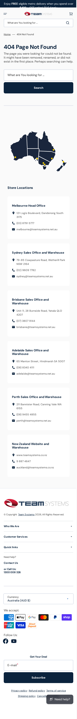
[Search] (65, 23)
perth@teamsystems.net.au (33, 429)
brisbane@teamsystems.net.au (35, 331)
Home (7, 34)
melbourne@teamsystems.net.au (36, 230)
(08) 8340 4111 (25, 376)
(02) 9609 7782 (26, 274)
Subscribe (37, 686)
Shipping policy (25, 704)
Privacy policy (18, 699)
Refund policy (35, 699)
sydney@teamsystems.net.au (34, 281)
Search (37, 92)
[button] (5, 14)
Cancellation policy (47, 704)
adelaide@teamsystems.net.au (35, 382)
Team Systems (26, 523)
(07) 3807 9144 (25, 325)
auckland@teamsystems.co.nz (35, 476)
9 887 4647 (23, 470)
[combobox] (37, 23)
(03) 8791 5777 (25, 224)
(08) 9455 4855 (26, 423)
